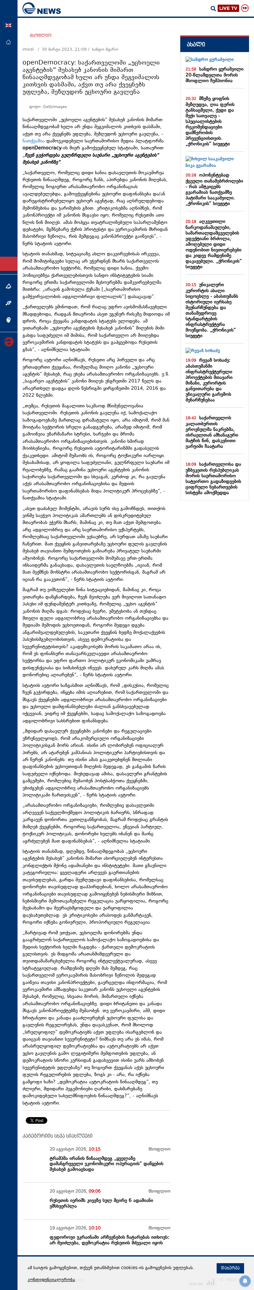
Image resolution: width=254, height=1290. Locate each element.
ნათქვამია (33, 141)
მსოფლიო (40, 35)
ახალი (196, 44)
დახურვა (230, 1268)
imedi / (32, 50)
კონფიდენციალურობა (51, 1280)
